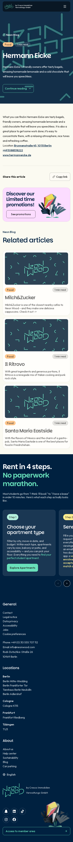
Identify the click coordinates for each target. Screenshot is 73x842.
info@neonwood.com (22, 647)
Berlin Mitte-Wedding (15, 681)
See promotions (21, 214)
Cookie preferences (14, 634)
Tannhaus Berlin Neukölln (17, 689)
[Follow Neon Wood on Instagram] (6, 819)
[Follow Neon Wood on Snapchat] (6, 811)
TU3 (5, 729)
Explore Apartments (22, 567)
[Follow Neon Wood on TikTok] (22, 811)
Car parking (9, 766)
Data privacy (10, 621)
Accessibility (10, 625)
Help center (9, 753)
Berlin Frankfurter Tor (15, 685)
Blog (5, 762)
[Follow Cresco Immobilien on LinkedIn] (14, 811)
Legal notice (10, 617)
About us (8, 749)
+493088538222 (13, 150)
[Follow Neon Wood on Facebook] (14, 819)
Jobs (5, 629)
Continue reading (16, 88)
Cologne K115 (10, 705)
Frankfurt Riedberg (14, 717)
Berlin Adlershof (12, 694)
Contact (7, 612)
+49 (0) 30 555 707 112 (24, 642)
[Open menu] (64, 6)
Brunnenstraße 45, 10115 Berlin (33, 145)
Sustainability (10, 757)
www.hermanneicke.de (17, 155)
